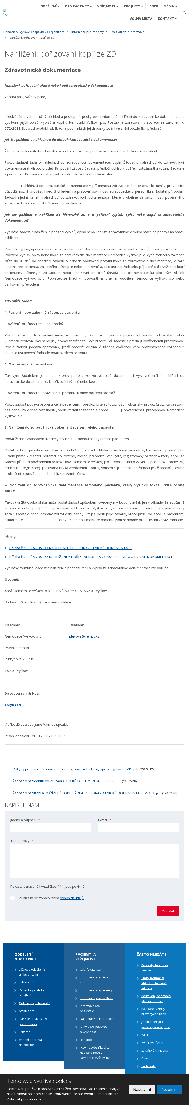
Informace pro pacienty (96, 990)
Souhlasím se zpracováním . (51, 898)
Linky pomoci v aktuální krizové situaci (154, 983)
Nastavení (142, 1089)
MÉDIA (169, 6)
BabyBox (86, 1040)
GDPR (153, 6)
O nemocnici (149, 1058)
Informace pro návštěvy (96, 998)
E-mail (104, 820)
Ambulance (27, 1011)
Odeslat (168, 911)
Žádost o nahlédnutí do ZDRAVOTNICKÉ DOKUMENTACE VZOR (63, 781)
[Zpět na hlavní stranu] (7, 12)
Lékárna (24, 1032)
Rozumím (169, 1089)
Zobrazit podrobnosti (24, 1099)
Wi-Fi (144, 1035)
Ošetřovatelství (90, 969)
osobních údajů (72, 898)
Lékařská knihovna (154, 1050)
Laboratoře (27, 982)
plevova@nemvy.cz (84, 636)
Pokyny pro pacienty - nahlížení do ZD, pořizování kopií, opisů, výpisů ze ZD (72, 769)
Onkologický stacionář (34, 1003)
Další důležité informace (96, 1019)
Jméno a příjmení (25, 820)
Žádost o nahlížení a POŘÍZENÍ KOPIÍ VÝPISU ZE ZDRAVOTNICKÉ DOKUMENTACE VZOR (83, 793)
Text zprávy (21, 840)
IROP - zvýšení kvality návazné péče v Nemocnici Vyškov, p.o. (95, 1052)
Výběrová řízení (152, 1043)
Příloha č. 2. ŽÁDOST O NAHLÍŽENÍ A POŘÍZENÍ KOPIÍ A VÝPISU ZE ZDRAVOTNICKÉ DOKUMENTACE (91, 556)
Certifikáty (148, 1066)
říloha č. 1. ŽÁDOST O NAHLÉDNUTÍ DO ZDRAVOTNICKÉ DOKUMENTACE (72, 547)
